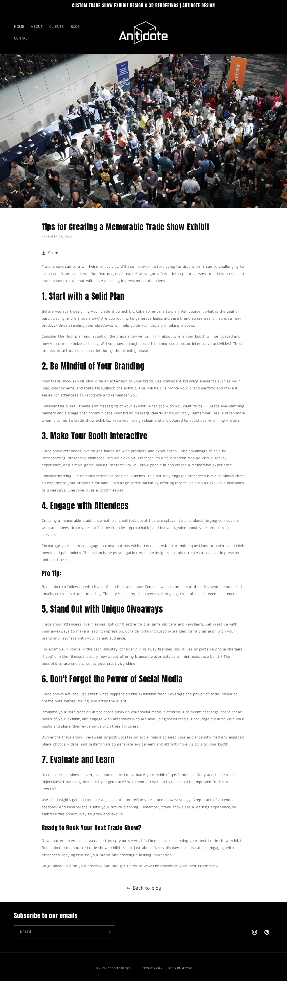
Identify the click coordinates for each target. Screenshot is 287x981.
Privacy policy (152, 968)
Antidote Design (119, 968)
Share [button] (53, 253)
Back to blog (147, 888)
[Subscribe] (108, 931)
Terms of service (179, 968)
